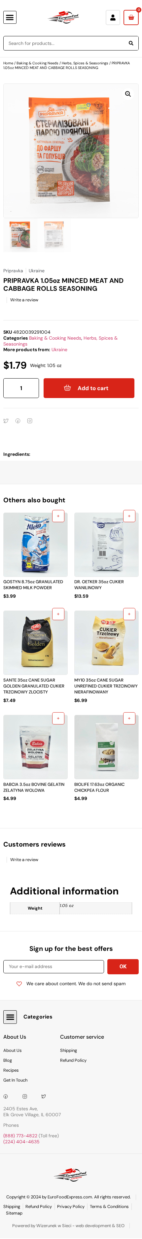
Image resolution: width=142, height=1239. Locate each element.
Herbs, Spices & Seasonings (85, 63)
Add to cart (93, 388)
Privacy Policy (71, 1206)
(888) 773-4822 (20, 1136)
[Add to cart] (58, 516)
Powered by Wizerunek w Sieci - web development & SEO (68, 1225)
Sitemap (14, 1213)
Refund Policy (73, 1060)
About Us (12, 1050)
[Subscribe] (123, 966)
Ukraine (59, 349)
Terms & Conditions (109, 1206)
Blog (7, 1060)
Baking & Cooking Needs (37, 63)
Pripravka (13, 271)
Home (8, 63)
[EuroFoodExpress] (46, 1096)
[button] (10, 17)
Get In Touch (15, 1080)
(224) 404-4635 (21, 1142)
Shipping (68, 1050)
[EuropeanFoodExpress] (8, 1096)
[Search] (131, 43)
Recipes (11, 1070)
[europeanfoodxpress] (27, 1096)
